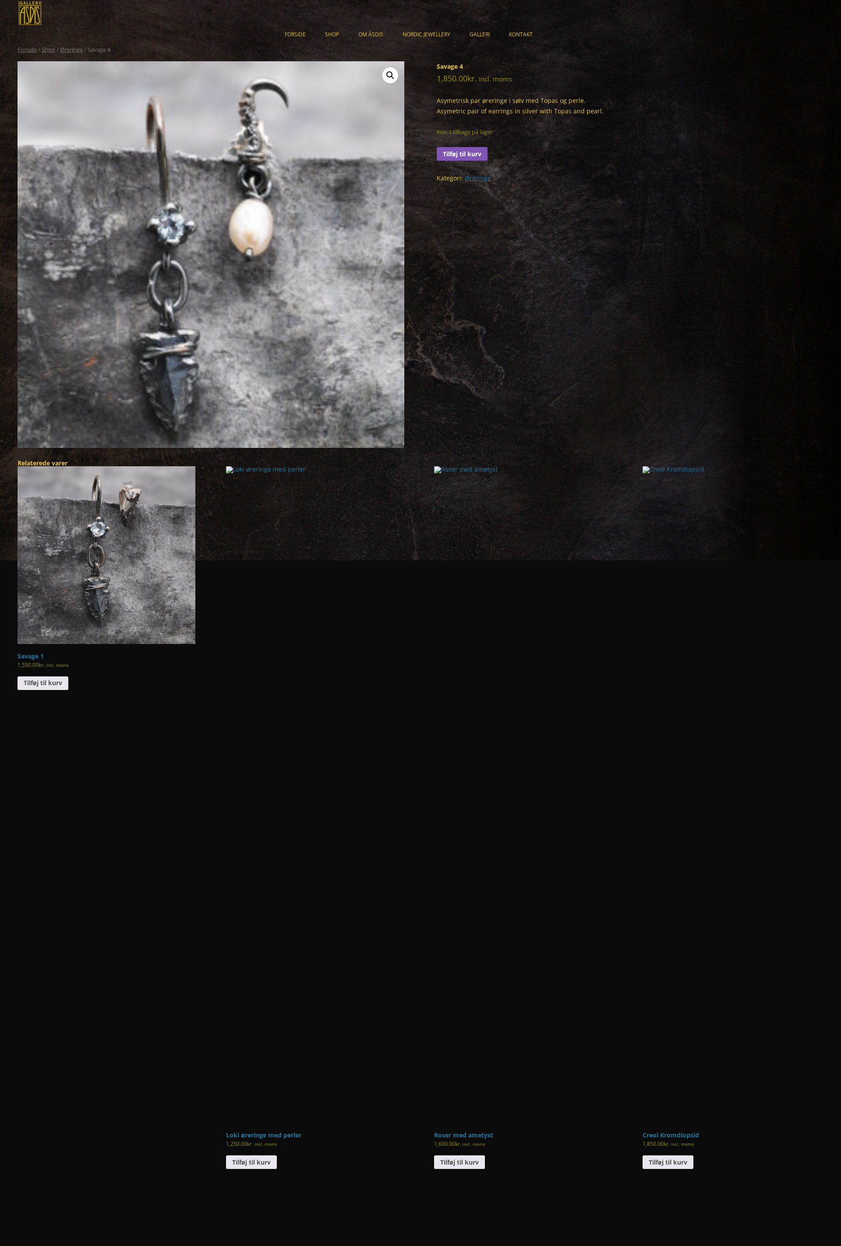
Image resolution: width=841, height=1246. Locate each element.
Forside (295, 34)
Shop (332, 34)
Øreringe (71, 49)
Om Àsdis (370, 34)
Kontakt (521, 34)
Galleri (480, 34)
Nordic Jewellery (426, 34)
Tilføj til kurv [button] (43, 683)
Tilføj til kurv (462, 154)
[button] (390, 75)
